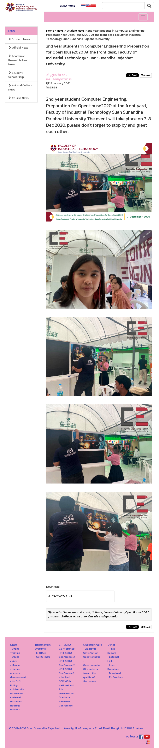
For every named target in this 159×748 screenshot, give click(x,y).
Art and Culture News (20, 87)
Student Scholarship (16, 75)
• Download (114, 673)
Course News (20, 98)
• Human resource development (18, 673)
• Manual (15, 665)
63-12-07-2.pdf (62, 596)
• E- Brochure (115, 677)
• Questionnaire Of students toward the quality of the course (91, 671)
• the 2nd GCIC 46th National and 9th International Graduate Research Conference (66, 691)
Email (147, 75)
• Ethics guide (14, 659)
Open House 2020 (137, 612)
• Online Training (15, 651)
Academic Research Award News (18, 60)
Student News (20, 39)
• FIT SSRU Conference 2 (67, 663)
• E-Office (40, 653)
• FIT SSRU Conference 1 (66, 671)
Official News (19, 47)
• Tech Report (111, 651)
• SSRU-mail (42, 657)
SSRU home (67, 6)
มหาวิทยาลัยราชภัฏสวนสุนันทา (102, 616)
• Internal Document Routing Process (16, 703)
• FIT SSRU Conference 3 (67, 655)
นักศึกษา (97, 612)
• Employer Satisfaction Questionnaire (91, 653)
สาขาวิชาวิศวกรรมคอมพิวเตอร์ (71, 612)
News (11, 31)
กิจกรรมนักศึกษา (113, 612)
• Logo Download (113, 667)
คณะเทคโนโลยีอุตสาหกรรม (65, 616)
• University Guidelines (17, 691)
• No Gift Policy (15, 683)
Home (50, 31)
